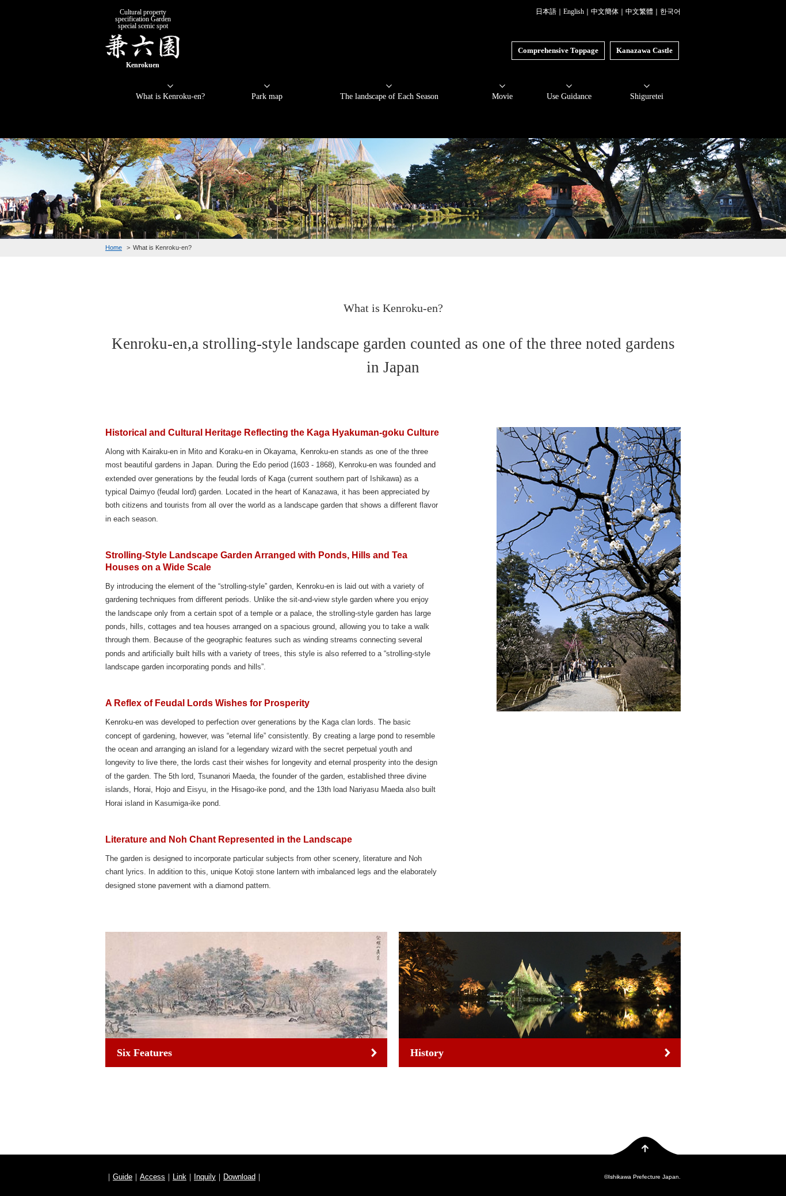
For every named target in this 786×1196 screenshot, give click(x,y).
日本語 (546, 11)
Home (113, 247)
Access (152, 1176)
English (573, 11)
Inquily (205, 1176)
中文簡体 (605, 11)
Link (179, 1176)
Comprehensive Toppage (558, 50)
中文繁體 (639, 11)
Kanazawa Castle (644, 50)
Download (239, 1176)
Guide (122, 1176)
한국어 (670, 11)
